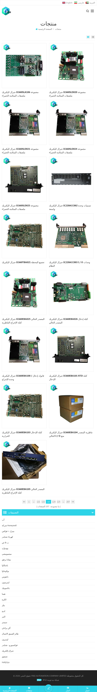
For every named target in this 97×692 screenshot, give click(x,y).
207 (68, 501)
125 (58, 501)
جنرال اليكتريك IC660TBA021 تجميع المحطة (23, 262)
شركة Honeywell (9, 525)
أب (3, 519)
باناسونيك (6, 588)
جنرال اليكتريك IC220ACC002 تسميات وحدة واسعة (70, 207)
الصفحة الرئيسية (45, 29)
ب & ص (5, 542)
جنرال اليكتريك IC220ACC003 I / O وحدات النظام (69, 264)
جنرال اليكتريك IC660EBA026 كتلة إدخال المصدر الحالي (68, 320)
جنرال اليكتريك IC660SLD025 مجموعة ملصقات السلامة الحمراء (20, 207)
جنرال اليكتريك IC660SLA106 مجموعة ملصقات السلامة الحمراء (20, 94)
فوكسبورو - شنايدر (10, 645)
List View (93, 37)
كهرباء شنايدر (7, 536)
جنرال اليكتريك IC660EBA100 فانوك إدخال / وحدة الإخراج (23, 377)
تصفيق (4, 656)
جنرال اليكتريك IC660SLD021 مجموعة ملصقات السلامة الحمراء (20, 150)
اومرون (5, 639)
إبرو (3, 611)
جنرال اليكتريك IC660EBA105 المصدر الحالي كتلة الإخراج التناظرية (23, 491)
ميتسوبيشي (7, 554)
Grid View (88, 37)
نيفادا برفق (6, 559)
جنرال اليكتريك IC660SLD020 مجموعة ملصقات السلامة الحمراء (67, 94)
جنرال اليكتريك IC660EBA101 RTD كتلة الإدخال (68, 377)
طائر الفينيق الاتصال (10, 633)
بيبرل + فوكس (8, 531)
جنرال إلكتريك (8, 650)
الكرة (4, 599)
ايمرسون (5, 582)
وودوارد (5, 548)
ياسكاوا (5, 565)
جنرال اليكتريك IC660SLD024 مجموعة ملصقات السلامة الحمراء (67, 150)
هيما (3, 593)
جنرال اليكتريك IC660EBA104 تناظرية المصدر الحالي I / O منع (70, 434)
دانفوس (5, 576)
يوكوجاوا (5, 571)
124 (54, 501)
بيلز (3, 605)
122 (43, 501)
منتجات (58, 29)
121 (38, 501)
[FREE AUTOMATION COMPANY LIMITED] (6, 11)
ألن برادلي (6, 628)
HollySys (5, 662)
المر (3, 616)
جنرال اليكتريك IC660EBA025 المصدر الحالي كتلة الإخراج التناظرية (23, 320)
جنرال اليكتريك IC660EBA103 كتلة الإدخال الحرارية (22, 434)
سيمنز (4, 622)
